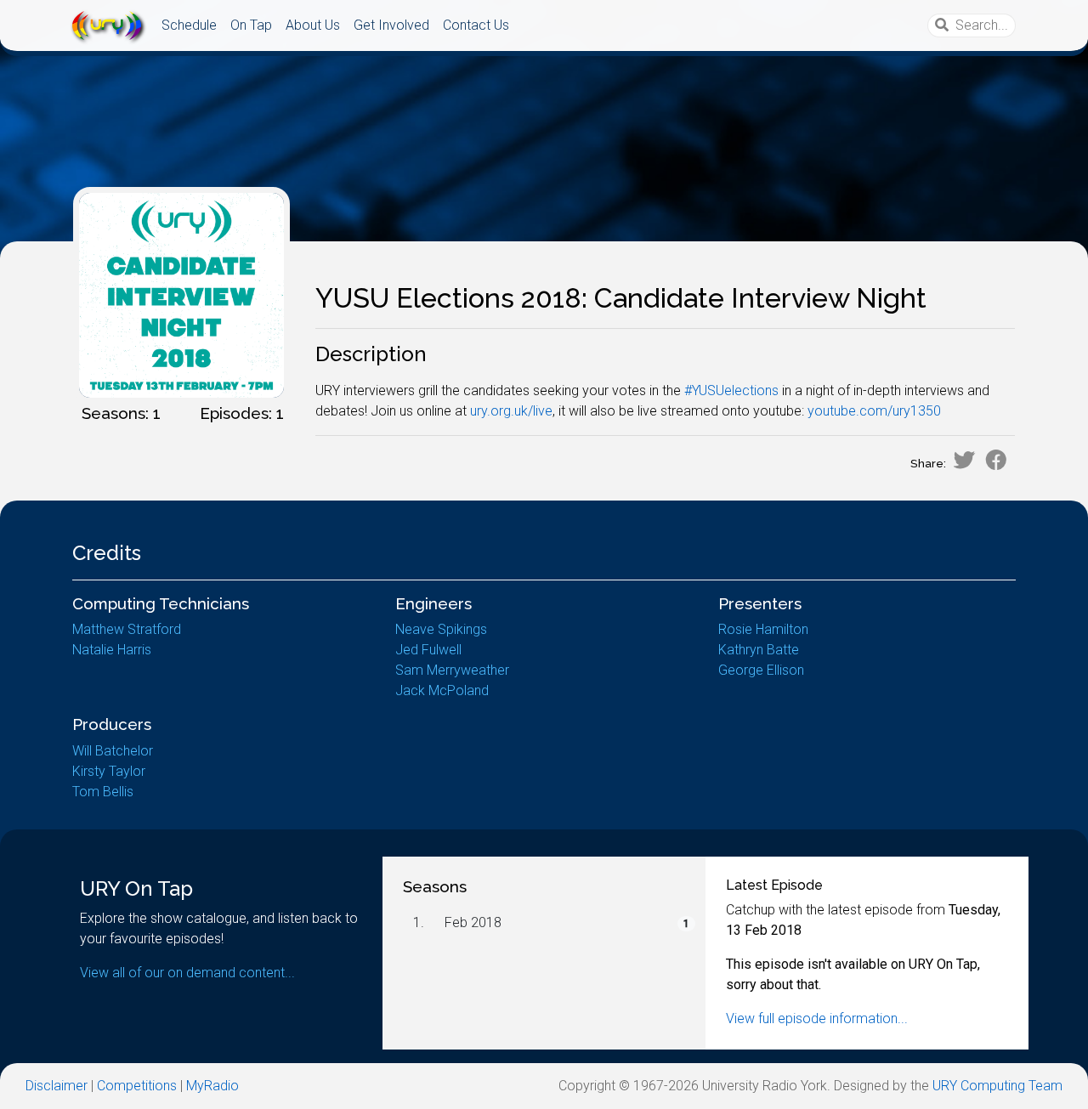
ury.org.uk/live (511, 411)
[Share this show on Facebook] (996, 460)
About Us (313, 25)
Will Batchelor (112, 751)
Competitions (137, 1086)
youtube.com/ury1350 (874, 411)
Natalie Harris (111, 650)
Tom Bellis (102, 792)
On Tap (251, 25)
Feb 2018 (473, 922)
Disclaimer (57, 1086)
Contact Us (476, 25)
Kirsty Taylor (108, 771)
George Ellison (761, 670)
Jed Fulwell (428, 650)
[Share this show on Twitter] (964, 460)
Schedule (189, 25)
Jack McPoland (442, 690)
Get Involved (391, 25)
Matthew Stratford (126, 629)
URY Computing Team (997, 1086)
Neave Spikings (441, 629)
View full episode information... (817, 1018)
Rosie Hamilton (763, 629)
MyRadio (212, 1086)
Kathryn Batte (758, 650)
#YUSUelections (731, 390)
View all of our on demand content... (187, 973)
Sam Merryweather (452, 670)
